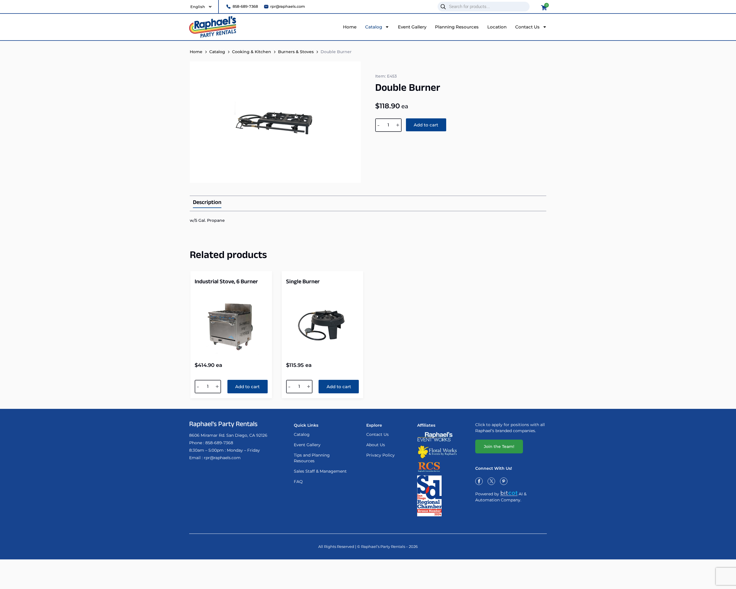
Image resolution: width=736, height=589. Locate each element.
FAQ (298, 481)
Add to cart (426, 125)
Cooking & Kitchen (251, 51)
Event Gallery (412, 27)
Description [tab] (207, 203)
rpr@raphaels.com (222, 457)
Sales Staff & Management (320, 471)
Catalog (373, 27)
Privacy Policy (380, 455)
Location (497, 27)
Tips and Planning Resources (312, 458)
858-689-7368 (219, 442)
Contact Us (527, 27)
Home (349, 27)
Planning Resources (457, 27)
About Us (375, 444)
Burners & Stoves (296, 51)
